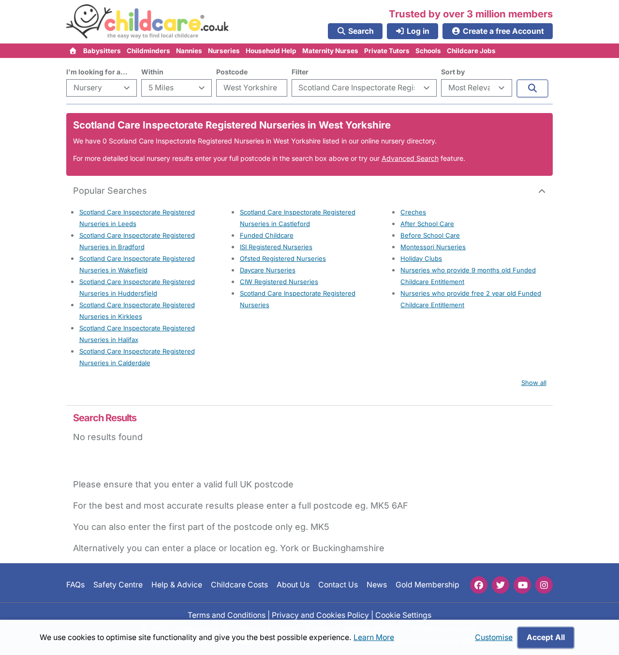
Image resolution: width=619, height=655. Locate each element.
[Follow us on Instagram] (544, 585)
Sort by (453, 72)
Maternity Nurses (330, 51)
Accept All (546, 637)
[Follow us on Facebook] (478, 585)
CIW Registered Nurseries (279, 281)
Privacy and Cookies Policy (320, 614)
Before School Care (430, 235)
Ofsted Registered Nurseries (283, 258)
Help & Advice (176, 584)
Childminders (148, 51)
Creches (413, 212)
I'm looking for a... (97, 72)
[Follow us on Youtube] (522, 585)
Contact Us (338, 584)
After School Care (427, 224)
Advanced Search (410, 158)
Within (152, 72)
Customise (494, 637)
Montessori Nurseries (433, 247)
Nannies (189, 51)
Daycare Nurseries (267, 270)
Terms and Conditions (226, 614)
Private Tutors (387, 51)
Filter (300, 72)
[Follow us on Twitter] (500, 585)
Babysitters (102, 51)
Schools (428, 51)
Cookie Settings (403, 614)
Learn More (374, 637)
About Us (293, 584)
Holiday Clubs (421, 258)
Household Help (271, 51)
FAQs (75, 584)
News (377, 584)
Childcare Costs (239, 584)
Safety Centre (118, 584)
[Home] (73, 50)
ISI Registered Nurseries (276, 247)
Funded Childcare (267, 235)
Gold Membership (427, 584)
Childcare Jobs (471, 51)
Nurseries (224, 51)
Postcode (232, 72)
